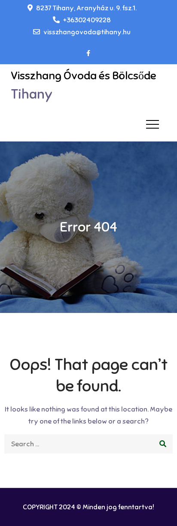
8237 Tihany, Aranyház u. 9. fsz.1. (86, 8)
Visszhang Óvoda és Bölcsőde (83, 76)
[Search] (163, 444)
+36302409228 (87, 20)
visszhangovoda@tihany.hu (87, 32)
